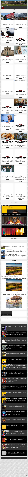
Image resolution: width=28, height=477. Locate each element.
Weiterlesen (7, 25)
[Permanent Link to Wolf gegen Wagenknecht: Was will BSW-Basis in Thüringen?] (20, 15)
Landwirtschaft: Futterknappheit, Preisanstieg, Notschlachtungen (20, 38)
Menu (2, 6)
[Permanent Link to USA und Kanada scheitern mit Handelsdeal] (7, 49)
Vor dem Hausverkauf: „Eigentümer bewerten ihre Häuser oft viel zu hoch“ (21, 140)
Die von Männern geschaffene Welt (5, 444)
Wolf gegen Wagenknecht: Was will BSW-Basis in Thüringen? (20, 21)
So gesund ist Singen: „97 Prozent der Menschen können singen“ (21, 106)
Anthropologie (3, 378)
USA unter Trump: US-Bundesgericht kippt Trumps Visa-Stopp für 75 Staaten (20, 156)
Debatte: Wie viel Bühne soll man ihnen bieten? (21, 90)
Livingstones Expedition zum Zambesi (6, 457)
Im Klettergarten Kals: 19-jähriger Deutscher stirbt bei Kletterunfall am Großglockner (7, 193)
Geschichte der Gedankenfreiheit (5, 214)
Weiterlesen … (10, 255)
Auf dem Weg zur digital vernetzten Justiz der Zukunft (9, 260)
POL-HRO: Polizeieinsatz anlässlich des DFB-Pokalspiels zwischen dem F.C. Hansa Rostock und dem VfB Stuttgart (13, 243)
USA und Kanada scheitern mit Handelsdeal (7, 55)
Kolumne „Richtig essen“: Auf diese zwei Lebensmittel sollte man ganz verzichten (7, 140)
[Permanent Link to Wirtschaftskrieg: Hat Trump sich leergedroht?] (7, 15)
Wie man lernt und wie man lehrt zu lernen (6, 391)
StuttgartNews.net (14, 2)
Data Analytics (3, 345)
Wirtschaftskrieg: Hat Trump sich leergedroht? (7, 21)
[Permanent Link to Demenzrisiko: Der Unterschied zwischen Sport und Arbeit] (7, 82)
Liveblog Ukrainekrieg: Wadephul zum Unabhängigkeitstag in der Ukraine (7, 106)
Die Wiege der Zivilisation (4, 404)
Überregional (7, 19)
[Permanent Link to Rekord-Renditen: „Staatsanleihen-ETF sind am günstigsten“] (7, 30)
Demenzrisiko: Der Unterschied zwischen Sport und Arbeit (7, 88)
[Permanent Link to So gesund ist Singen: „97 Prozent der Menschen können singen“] (20, 100)
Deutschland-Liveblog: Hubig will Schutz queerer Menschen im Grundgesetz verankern (7, 122)
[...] (21, 234)
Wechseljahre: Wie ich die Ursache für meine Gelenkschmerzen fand (7, 156)
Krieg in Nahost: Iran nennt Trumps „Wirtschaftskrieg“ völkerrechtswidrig (21, 193)
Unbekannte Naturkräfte (4, 411)
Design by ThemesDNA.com (14, 465)
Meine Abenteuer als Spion (5, 225)
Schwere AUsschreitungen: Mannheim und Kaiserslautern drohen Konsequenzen (20, 72)
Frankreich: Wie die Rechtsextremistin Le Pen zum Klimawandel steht (20, 124)
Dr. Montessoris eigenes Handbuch (5, 358)
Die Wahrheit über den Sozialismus (5, 424)
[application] (14, 317)
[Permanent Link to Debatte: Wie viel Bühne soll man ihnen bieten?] (20, 83)
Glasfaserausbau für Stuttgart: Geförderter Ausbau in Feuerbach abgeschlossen (13, 276)
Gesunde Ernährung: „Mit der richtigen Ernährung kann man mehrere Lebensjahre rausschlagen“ (20, 173)
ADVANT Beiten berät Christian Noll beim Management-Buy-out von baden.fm (13, 293)
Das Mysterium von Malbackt (5, 371)
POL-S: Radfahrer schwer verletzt (6, 248)
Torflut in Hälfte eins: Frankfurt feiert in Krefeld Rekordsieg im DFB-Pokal (7, 173)
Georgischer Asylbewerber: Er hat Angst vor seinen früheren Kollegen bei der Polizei (7, 72)
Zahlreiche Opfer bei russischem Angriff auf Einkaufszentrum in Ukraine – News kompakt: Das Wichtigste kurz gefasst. (20, 55)
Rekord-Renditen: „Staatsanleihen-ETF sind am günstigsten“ (7, 36)
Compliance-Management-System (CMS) (6, 338)
